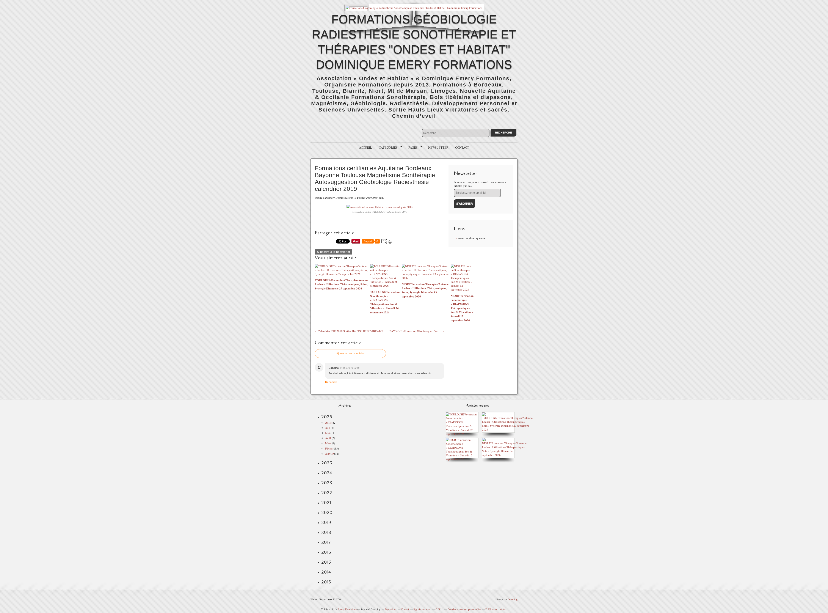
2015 (326, 562)
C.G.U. (439, 609)
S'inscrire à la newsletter (333, 251)
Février (329, 448)
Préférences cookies (495, 609)
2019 (326, 522)
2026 (326, 416)
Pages (411, 147)
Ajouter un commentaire (350, 353)
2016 (326, 552)
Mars (328, 443)
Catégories (387, 147)
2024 (326, 472)
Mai (327, 433)
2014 (326, 572)
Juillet (328, 422)
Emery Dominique (347, 609)
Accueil (365, 147)
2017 (326, 542)
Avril (328, 438)
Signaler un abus (422, 609)
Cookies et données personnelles (464, 609)
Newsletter (438, 147)
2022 (326, 492)
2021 (326, 502)
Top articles (391, 609)
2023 (326, 482)
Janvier (329, 454)
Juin (327, 428)
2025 (326, 462)
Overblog (513, 599)
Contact (462, 147)
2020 (326, 512)
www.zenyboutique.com (472, 238)
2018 (326, 532)
